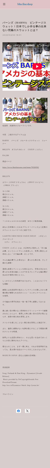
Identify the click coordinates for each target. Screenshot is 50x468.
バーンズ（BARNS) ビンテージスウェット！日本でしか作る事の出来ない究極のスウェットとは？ (24, 26)
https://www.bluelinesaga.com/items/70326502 (20, 167)
